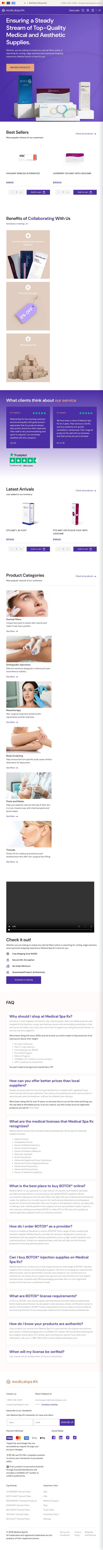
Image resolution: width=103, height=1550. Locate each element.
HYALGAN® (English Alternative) (23, 173)
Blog (45, 1505)
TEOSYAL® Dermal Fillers (17, 1514)
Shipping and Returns (90, 1533)
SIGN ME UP (67, 1422)
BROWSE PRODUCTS (20, 67)
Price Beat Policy (51, 1514)
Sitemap (47, 1519)
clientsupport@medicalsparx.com (51, 1400)
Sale (45, 1491)
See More (10, 631)
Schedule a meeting (15, 223)
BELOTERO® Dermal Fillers (18, 1509)
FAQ (45, 1496)
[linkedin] (54, 1438)
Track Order (48, 1509)
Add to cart (36, 192)
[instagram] (68, 1438)
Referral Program (51, 1500)
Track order (74, 10)
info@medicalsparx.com (89, 3)
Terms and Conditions (65, 1533)
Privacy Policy (78, 1533)
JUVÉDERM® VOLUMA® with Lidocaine (72, 173)
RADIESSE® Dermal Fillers (18, 1505)
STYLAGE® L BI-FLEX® (16, 530)
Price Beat (34, 1107)
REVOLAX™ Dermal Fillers (18, 1519)
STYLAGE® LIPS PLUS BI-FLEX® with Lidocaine (70, 532)
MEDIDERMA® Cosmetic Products (21, 1500)
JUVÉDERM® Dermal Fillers (18, 1491)
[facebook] (61, 1438)
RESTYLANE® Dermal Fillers (18, 1496)
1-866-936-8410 (69, 3)
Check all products (85, 133)
